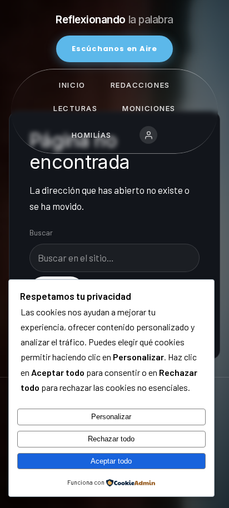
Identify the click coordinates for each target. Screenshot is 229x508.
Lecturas (75, 108)
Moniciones (149, 108)
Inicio (72, 85)
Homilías (92, 134)
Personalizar (111, 417)
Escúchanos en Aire (114, 48)
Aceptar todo (111, 461)
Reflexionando (114, 19)
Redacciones (140, 85)
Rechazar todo (111, 439)
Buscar (41, 232)
